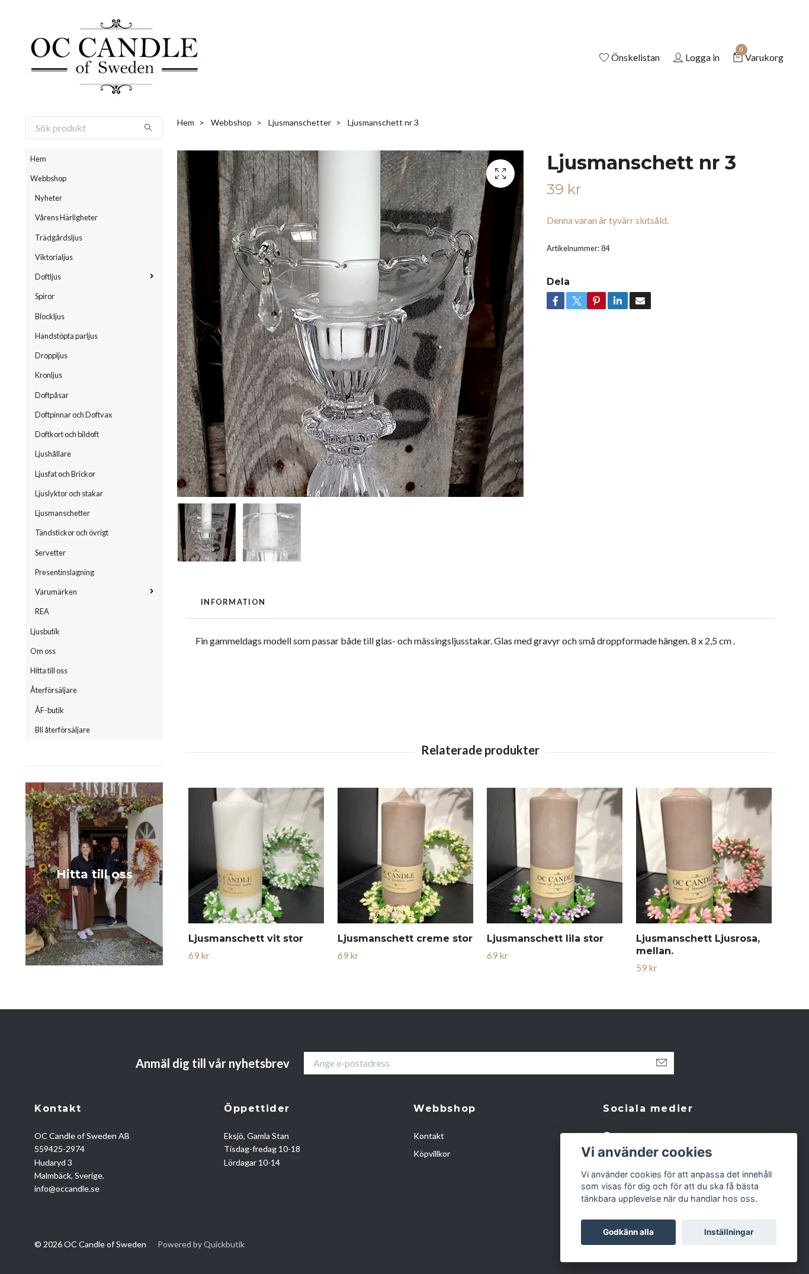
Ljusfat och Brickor (65, 522)
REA (42, 660)
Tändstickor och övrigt (71, 581)
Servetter (50, 601)
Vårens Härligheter (66, 266)
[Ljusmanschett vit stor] (256, 904)
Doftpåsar (52, 443)
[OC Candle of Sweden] (163, 82)
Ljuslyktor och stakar (69, 542)
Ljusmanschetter (62, 561)
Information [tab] (233, 650)
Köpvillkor (431, 1202)
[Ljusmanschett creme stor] (405, 904)
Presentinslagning (64, 620)
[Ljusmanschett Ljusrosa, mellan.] (704, 904)
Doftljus (48, 325)
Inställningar (729, 1232)
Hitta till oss (49, 719)
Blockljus (50, 365)
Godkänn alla (628, 1232)
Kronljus (48, 424)
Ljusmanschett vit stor (245, 987)
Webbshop (48, 227)
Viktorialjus (54, 305)
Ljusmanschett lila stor (545, 987)
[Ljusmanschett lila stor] (554, 904)
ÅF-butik (49, 758)
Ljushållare (53, 503)
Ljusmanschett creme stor (405, 987)
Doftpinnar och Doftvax (73, 463)
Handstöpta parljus (66, 384)
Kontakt (428, 1184)
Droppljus (51, 404)
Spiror (44, 345)
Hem (38, 207)
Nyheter (48, 246)
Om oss (43, 699)
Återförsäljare (53, 739)
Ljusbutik (45, 680)
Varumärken (56, 640)
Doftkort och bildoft (67, 482)
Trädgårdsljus (58, 286)
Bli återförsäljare (62, 778)
